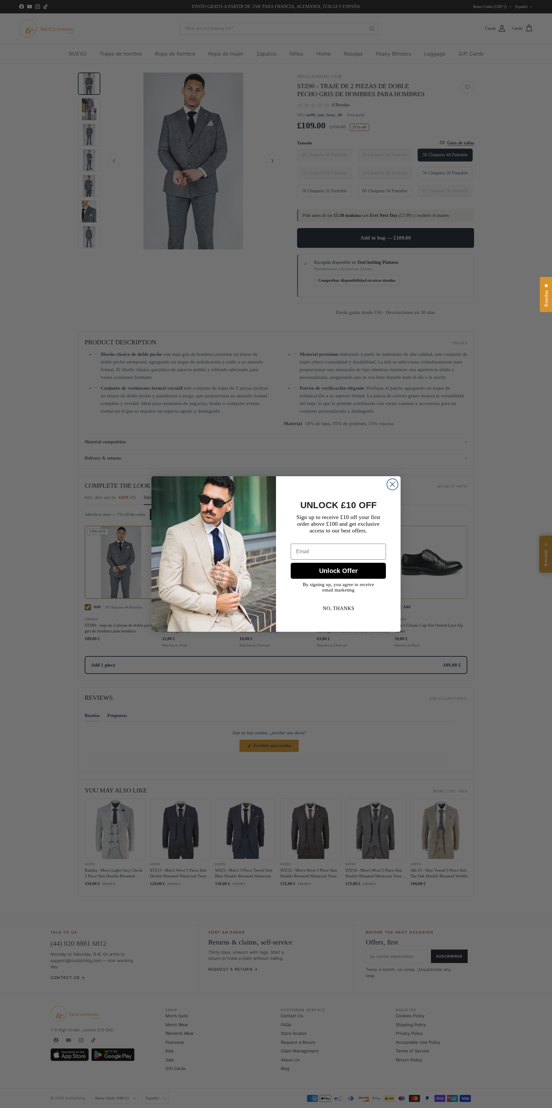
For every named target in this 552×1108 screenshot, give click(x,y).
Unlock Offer (338, 570)
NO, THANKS (338, 608)
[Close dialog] (392, 484)
